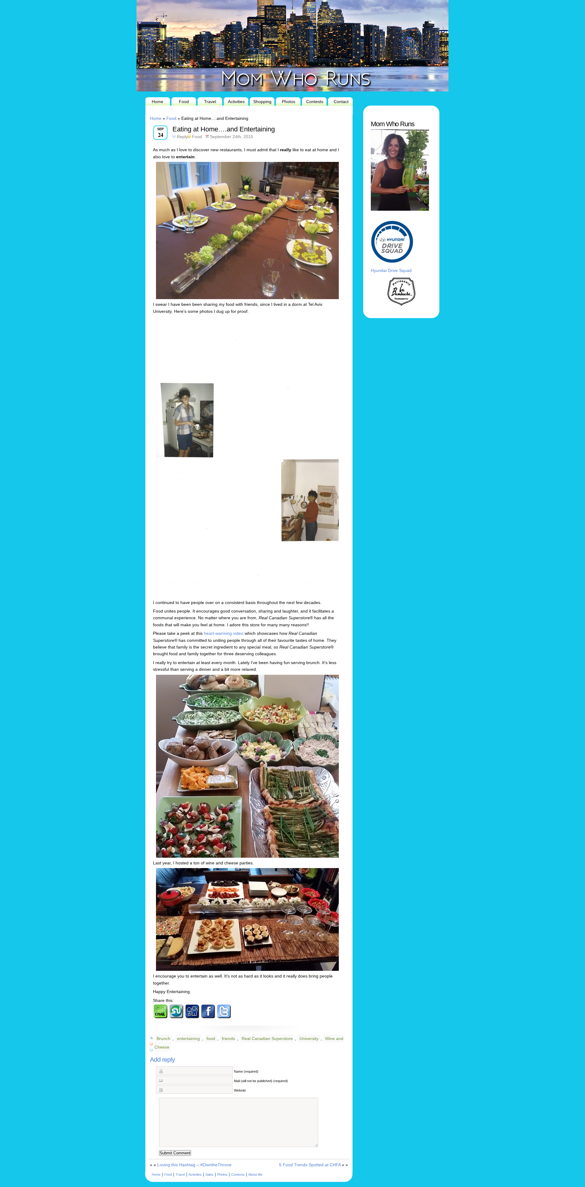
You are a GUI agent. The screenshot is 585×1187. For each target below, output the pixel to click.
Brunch (163, 1038)
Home (157, 101)
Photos (288, 101)
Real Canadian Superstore (267, 1038)
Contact (341, 101)
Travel (210, 101)
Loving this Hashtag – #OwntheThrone (194, 1164)
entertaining (188, 1038)
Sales (209, 1174)
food (211, 1038)
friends (228, 1038)
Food (184, 101)
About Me (255, 1174)
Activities (236, 101)
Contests (314, 101)
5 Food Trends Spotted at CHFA (310, 1164)
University (309, 1038)
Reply (182, 136)
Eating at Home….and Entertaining (223, 129)
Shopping (262, 101)
